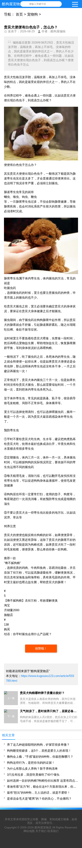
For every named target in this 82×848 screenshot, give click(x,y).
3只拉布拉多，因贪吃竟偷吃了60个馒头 (33, 774)
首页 (19, 14)
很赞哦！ (41, 648)
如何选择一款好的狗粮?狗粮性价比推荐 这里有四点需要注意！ (42, 780)
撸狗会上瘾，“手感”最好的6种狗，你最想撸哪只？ (40, 756)
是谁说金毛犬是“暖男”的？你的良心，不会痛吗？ (39, 798)
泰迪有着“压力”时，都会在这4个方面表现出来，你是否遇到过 (42, 786)
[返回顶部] (78, 759)
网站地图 (29, 831)
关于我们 (41, 831)
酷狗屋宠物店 (43, 827)
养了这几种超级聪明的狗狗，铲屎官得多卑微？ (38, 744)
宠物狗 (32, 14)
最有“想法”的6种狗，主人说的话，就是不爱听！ (38, 792)
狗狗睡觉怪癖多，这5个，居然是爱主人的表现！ (39, 750)
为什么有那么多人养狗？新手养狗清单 (32, 768)
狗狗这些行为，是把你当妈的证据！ (31, 762)
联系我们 (53, 831)
